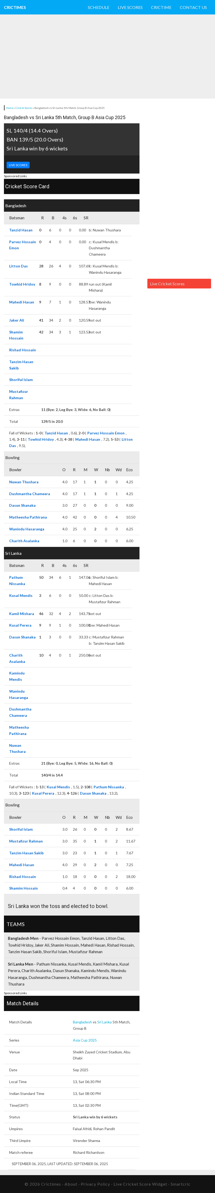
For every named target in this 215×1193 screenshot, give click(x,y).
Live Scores (130, 7)
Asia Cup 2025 (85, 1040)
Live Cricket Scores (167, 283)
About (70, 1183)
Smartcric (181, 1183)
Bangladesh (82, 1022)
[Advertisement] (95, 56)
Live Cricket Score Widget (140, 1183)
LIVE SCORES (18, 165)
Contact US (193, 7)
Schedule (98, 7)
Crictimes (15, 7)
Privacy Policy (95, 1183)
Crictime (161, 7)
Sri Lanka (104, 1022)
